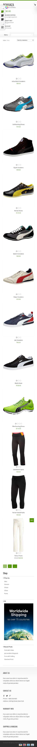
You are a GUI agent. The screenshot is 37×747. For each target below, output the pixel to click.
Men (5, 581)
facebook (4, 696)
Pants (6, 593)
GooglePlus (10, 696)
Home (4, 40)
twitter (7, 696)
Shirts (6, 590)
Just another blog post (11, 653)
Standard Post (8, 659)
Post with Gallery (9, 656)
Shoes (6, 587)
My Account (7, 26)
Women (6, 584)
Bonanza (8, 4)
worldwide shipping (9, 15)
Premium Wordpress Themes (11, 742)
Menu (6, 35)
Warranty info (7, 20)
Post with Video (9, 650)
